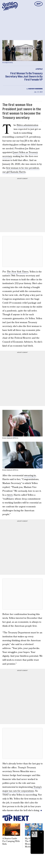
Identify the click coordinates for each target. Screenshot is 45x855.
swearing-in (30, 475)
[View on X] (22, 251)
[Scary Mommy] (10, 6)
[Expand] (33, 832)
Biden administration (27, 125)
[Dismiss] (41, 832)
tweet (9, 495)
